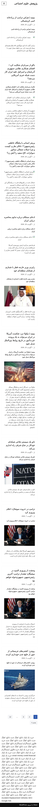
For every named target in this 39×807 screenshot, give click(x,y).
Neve (35, 805)
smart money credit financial (23, 755)
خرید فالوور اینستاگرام (10, 750)
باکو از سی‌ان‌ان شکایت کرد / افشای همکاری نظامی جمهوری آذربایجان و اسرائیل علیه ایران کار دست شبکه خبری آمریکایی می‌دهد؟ (20, 72)
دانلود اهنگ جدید (17, 737)
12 (10, 717)
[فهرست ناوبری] (4, 3)
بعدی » (33, 722)
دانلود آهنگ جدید (21, 780)
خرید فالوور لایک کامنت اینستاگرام (19, 777)
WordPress (23, 805)
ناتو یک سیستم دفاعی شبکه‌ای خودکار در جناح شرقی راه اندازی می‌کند (20, 445)
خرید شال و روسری (18, 792)
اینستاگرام (19, 743)
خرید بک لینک (29, 737)
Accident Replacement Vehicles (15, 798)
